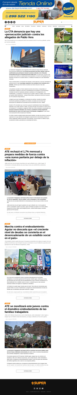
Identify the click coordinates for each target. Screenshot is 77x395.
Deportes (55, 26)
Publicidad (43, 391)
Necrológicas (61, 26)
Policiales (33, 26)
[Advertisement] (30, 133)
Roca (22, 26)
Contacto (49, 391)
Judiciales (44, 26)
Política (49, 26)
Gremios (39, 26)
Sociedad (18, 26)
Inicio (13, 26)
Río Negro (27, 26)
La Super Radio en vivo (35, 391)
